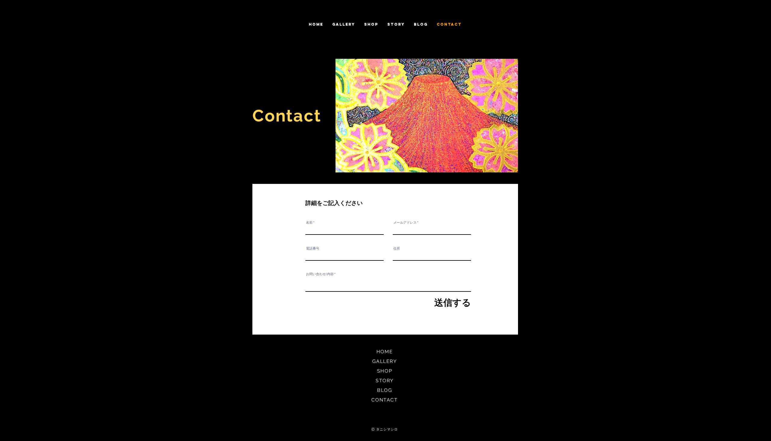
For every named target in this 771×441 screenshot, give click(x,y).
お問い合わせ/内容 (320, 274)
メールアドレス (405, 222)
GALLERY (384, 361)
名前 (309, 222)
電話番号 (312, 248)
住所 (396, 248)
